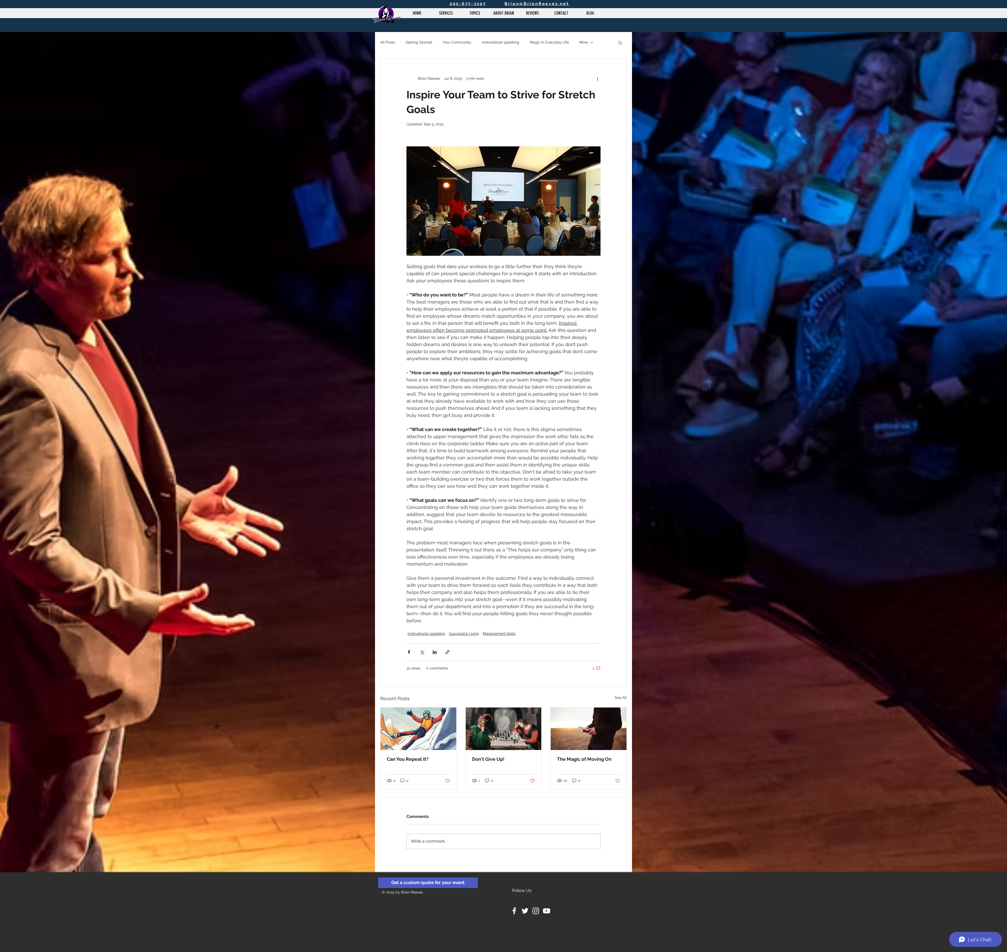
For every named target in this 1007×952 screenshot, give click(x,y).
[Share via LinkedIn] (434, 652)
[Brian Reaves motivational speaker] (535, 910)
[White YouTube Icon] (546, 910)
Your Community (457, 42)
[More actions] (597, 78)
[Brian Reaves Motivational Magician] (514, 910)
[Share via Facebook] (408, 652)
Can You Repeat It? (407, 759)
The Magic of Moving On (584, 759)
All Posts (387, 42)
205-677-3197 (468, 3)
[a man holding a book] (588, 729)
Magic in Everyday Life (549, 42)
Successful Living (464, 633)
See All (621, 697)
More (583, 42)
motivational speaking (500, 42)
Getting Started (419, 42)
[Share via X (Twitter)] (421, 652)
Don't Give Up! (488, 759)
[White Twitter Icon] (525, 910)
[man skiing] (418, 729)
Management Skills (499, 633)
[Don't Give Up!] (504, 729)
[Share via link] (447, 652)
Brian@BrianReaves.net (537, 3)
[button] (620, 42)
